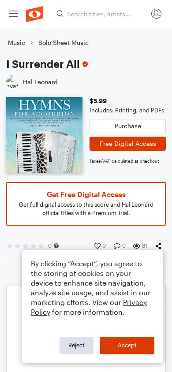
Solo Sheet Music (63, 42)
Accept (127, 345)
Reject (76, 345)
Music (16, 42)
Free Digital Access (128, 143)
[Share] (160, 246)
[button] (56, 246)
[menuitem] (13, 14)
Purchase (128, 126)
